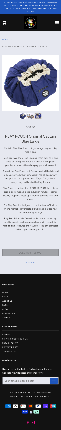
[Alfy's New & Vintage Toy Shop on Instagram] (33, 423)
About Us (7, 301)
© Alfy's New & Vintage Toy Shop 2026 (30, 393)
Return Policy (10, 343)
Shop (5, 297)
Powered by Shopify (21, 397)
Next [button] (53, 82)
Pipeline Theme (43, 397)
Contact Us (8, 313)
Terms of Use (9, 351)
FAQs (5, 305)
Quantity (30, 236)
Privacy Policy (10, 347)
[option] (30, 83)
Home (5, 39)
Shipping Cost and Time (15, 339)
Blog (5, 309)
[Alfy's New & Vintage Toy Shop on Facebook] (28, 423)
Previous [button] (7, 82)
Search (6, 317)
